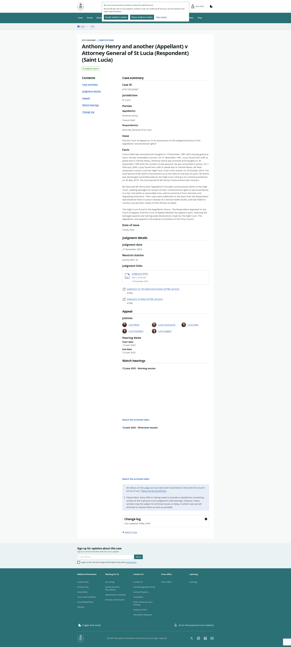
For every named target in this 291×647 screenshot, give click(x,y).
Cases (92, 26)
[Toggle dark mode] (211, 6)
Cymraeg (193, 582)
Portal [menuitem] (89, 17)
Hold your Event (140, 609)
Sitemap (80, 607)
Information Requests (142, 614)
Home (82, 26)
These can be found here (153, 490)
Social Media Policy (85, 602)
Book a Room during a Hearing (142, 603)
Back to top (131, 532)
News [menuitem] (191, 17)
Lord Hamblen (136, 331)
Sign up (138, 557)
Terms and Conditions (86, 597)
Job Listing (109, 582)
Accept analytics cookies (116, 17)
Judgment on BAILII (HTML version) (144, 299)
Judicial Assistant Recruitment (112, 588)
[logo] (80, 6)
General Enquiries (140, 592)
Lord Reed (134, 324)
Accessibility (82, 592)
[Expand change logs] (206, 519)
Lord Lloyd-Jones (167, 324)
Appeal (86, 98)
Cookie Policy (83, 582)
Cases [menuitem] (80, 17)
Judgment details (91, 91)
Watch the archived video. (136, 419)
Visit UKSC (199, 6)
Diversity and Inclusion (115, 599)
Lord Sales (193, 324)
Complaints (138, 597)
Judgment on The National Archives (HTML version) (153, 288)
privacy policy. (132, 562)
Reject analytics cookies (142, 17)
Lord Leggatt (165, 331)
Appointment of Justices (115, 594)
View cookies (161, 17)
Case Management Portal (144, 587)
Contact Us (138, 582)
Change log (88, 112)
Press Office (166, 582)
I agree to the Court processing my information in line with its (109, 562)
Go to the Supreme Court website (196, 625)
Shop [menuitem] (200, 17)
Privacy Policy (83, 587)
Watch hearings (90, 105)
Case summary (90, 84)
